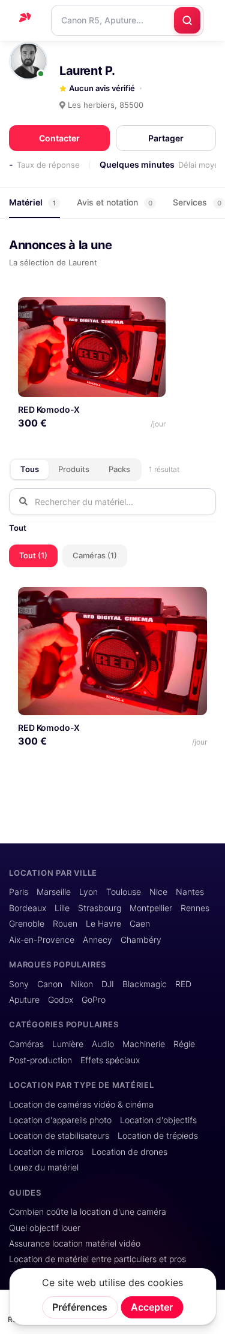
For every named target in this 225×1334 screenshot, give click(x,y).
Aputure (24, 1000)
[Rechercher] (187, 20)
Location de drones (129, 1152)
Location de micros (46, 1152)
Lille (62, 908)
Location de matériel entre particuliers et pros (97, 1259)
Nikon (82, 984)
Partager (166, 138)
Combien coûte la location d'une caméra (87, 1212)
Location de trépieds (158, 1136)
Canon (49, 984)
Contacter (59, 138)
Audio (103, 1044)
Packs (119, 469)
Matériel (32, 202)
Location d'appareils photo (60, 1120)
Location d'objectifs (158, 1120)
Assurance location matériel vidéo (74, 1243)
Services (197, 202)
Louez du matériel (44, 1167)
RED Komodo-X (49, 409)
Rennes (195, 908)
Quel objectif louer (44, 1228)
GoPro (94, 1000)
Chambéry (141, 940)
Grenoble (26, 923)
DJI (107, 984)
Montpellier (151, 908)
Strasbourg (99, 908)
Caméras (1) (95, 555)
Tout (17, 528)
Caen (140, 923)
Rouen (65, 923)
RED (183, 984)
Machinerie (143, 1044)
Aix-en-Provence (41, 940)
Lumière (67, 1044)
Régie (184, 1044)
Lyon (88, 892)
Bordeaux (27, 908)
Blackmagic (144, 984)
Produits (73, 469)
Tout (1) (33, 555)
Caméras (26, 1044)
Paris (18, 892)
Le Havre (103, 923)
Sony (19, 984)
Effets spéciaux (110, 1060)
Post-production (40, 1060)
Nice (158, 892)
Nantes (190, 892)
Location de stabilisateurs (59, 1136)
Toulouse (123, 892)
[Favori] (152, 311)
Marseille (54, 892)
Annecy (97, 940)
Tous (29, 469)
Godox (60, 1000)
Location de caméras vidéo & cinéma (81, 1104)
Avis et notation (114, 202)
